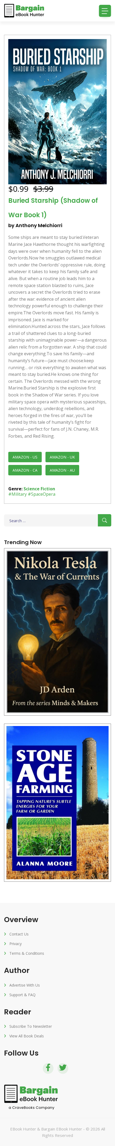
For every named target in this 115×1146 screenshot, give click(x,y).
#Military (17, 494)
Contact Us (19, 934)
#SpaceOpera (41, 494)
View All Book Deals (26, 1035)
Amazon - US (25, 457)
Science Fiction (39, 489)
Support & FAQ (22, 994)
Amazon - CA (25, 470)
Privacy (15, 943)
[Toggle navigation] (105, 11)
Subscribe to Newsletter (30, 1026)
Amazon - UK (62, 457)
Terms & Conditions (26, 953)
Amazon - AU (62, 470)
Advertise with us (24, 985)
